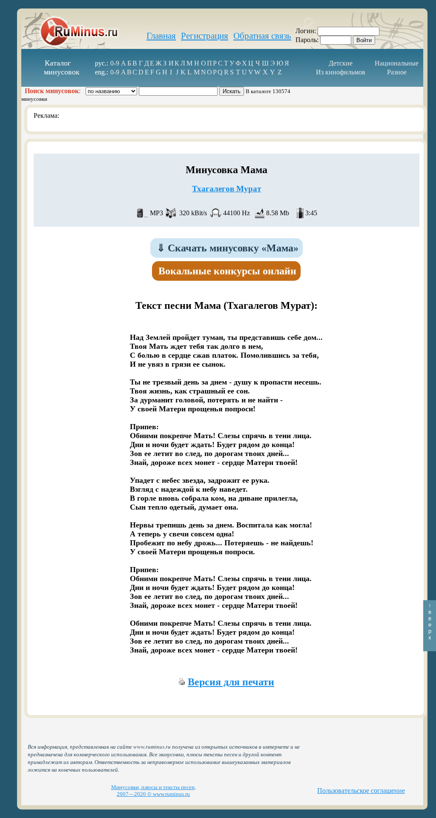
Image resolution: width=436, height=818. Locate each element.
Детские (341, 63)
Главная (161, 36)
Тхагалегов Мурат (226, 188)
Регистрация (204, 36)
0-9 (114, 63)
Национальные (397, 63)
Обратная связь (262, 36)
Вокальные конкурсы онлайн (227, 270)
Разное (397, 72)
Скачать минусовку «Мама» (227, 248)
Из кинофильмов (340, 72)
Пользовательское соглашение (361, 790)
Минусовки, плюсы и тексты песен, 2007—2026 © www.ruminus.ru (153, 790)
